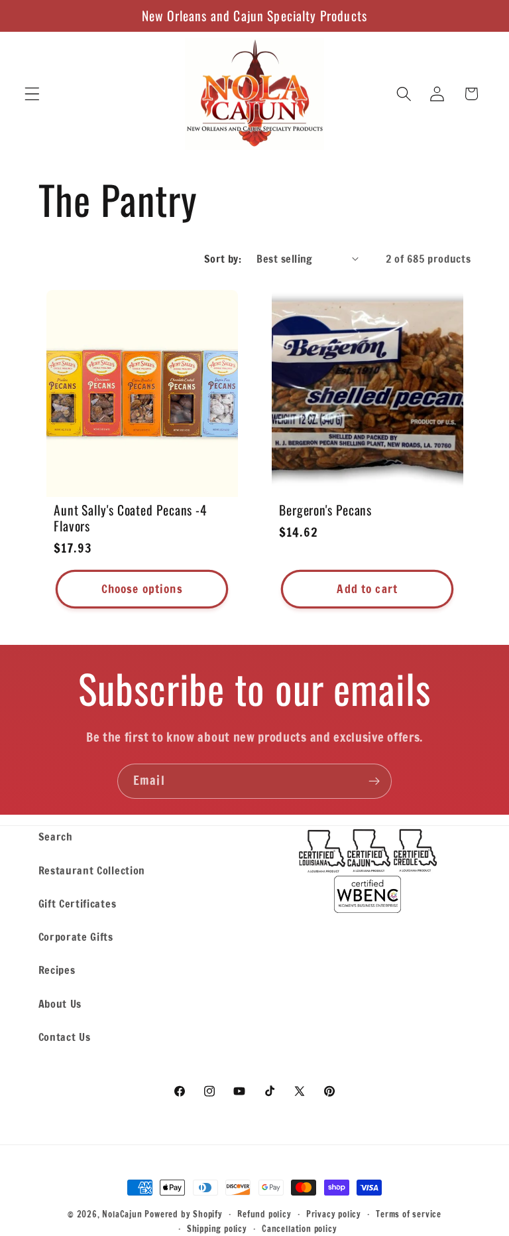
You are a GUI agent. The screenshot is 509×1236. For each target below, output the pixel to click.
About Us (60, 1003)
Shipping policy (217, 1229)
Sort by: (223, 258)
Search (55, 836)
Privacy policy (333, 1214)
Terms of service (408, 1214)
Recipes (57, 969)
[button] (32, 94)
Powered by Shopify (183, 1214)
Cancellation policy (299, 1229)
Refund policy (264, 1214)
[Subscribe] (374, 781)
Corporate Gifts (75, 936)
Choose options (141, 589)
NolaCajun (122, 1214)
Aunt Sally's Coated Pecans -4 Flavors (130, 518)
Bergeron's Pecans (325, 510)
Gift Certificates (77, 903)
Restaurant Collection (92, 870)
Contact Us (64, 1036)
